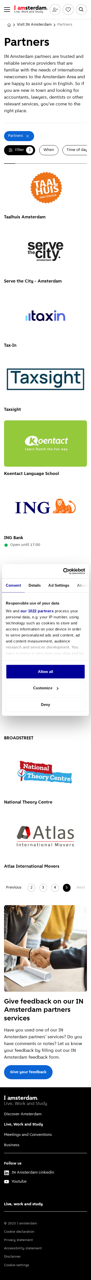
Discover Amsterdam (22, 1114)
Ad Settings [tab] (58, 585)
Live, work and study (23, 1204)
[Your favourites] (68, 9)
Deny (45, 704)
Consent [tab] (13, 585)
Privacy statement (18, 1240)
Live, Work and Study (23, 1125)
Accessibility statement (23, 1248)
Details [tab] (35, 585)
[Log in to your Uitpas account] (55, 9)
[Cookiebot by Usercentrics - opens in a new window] (64, 571)
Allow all (45, 671)
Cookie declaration (19, 1232)
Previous (13, 888)
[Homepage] (9, 25)
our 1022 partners (37, 611)
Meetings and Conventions (28, 1135)
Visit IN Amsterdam (34, 25)
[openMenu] (7, 9)
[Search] (81, 9)
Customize (42, 688)
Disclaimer (12, 1257)
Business (11, 1145)
